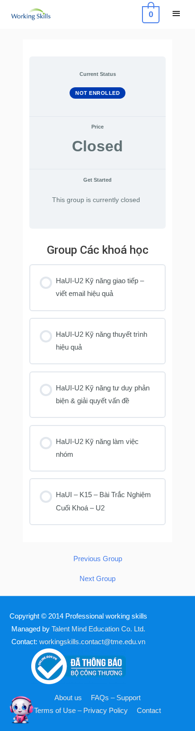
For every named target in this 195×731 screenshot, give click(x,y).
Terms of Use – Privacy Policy (81, 710)
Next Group (97, 579)
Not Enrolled (97, 93)
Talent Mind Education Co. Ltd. (98, 629)
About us (68, 698)
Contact (149, 710)
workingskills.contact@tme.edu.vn (92, 642)
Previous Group (97, 559)
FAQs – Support (116, 698)
